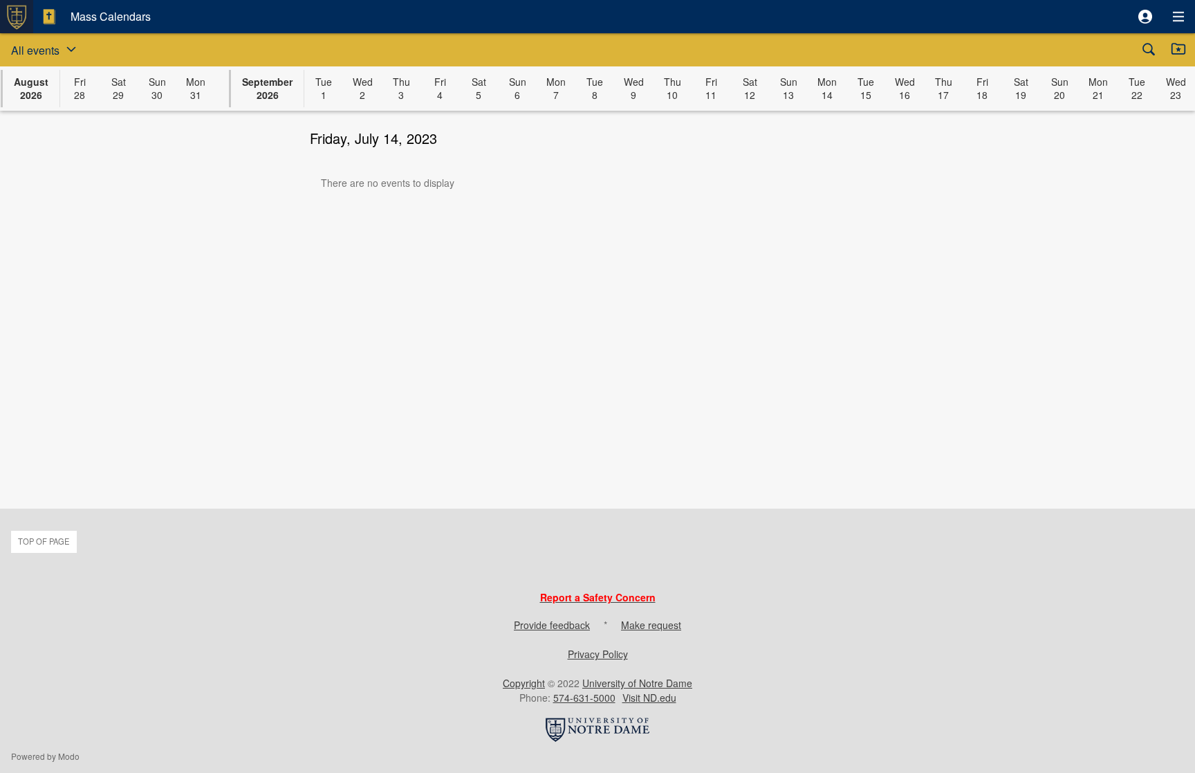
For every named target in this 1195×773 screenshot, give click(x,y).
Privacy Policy (598, 654)
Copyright (524, 683)
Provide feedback (552, 625)
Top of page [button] (43, 541)
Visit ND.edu (649, 697)
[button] (1145, 16)
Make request (651, 625)
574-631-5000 (584, 697)
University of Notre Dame (637, 683)
